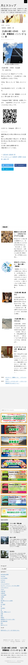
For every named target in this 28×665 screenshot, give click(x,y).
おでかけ (3, 580)
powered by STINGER (16, 662)
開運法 (2, 617)
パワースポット (4, 587)
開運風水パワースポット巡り (8, 619)
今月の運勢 (3, 595)
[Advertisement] (14, 187)
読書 (2, 613)
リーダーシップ (7, 157)
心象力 (5, 159)
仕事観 (2, 597)
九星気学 (10, 154)
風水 (2, 623)
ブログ (2, 589)
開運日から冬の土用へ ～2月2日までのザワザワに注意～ (20, 234)
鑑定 (2, 615)
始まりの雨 (13, 537)
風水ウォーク (4, 625)
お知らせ (3, 582)
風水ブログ (18, 640)
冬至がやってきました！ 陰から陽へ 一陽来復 (20, 264)
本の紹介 (3, 608)
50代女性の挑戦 (5, 574)
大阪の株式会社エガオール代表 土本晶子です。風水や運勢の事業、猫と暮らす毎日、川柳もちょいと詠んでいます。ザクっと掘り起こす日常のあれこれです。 (14, 655)
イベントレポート (5, 583)
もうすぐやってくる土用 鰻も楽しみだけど (20, 349)
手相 (2, 602)
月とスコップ (10, 5)
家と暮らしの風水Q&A (15, 641)
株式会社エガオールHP (8, 640)
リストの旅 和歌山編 (15, 523)
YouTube (3, 576)
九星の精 (5, 154)
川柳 (2, 598)
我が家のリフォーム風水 (7, 600)
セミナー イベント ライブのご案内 (10, 585)
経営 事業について (6, 612)
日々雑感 (3, 604)
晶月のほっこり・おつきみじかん (10, 630)
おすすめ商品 (4, 578)
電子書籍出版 (4, 621)
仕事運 (20, 157)
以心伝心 (12, 551)
